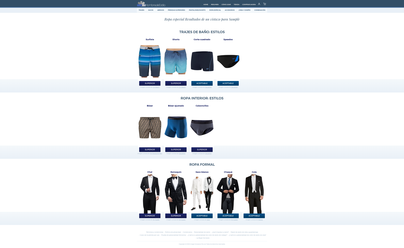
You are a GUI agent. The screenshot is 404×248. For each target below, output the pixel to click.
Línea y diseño (244, 10)
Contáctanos (187, 232)
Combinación (259, 10)
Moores (260, 219)
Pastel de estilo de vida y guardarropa (244, 232)
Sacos (150, 10)
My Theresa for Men (156, 153)
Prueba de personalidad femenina (173, 235)
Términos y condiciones (154, 232)
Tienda (236, 4)
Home (205, 4)
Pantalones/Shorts (197, 10)
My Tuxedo (156, 219)
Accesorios (230, 10)
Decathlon (208, 87)
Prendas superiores (176, 10)
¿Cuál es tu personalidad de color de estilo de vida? (247, 235)
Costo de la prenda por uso (149, 235)
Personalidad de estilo (202, 232)
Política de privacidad (173, 232)
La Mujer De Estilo (203, 238)
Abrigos (160, 10)
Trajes (141, 10)
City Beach (156, 87)
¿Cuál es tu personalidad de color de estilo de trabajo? (207, 235)
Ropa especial (215, 10)
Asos (208, 219)
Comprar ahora (249, 4)
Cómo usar (226, 4)
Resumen (215, 4)
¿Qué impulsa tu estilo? (220, 232)
